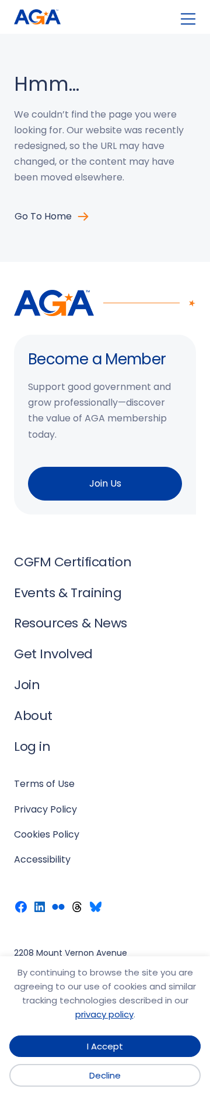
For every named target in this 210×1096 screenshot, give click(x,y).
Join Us (105, 483)
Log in (32, 746)
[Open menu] (188, 19)
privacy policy (104, 1014)
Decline (105, 1075)
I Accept (105, 1046)
